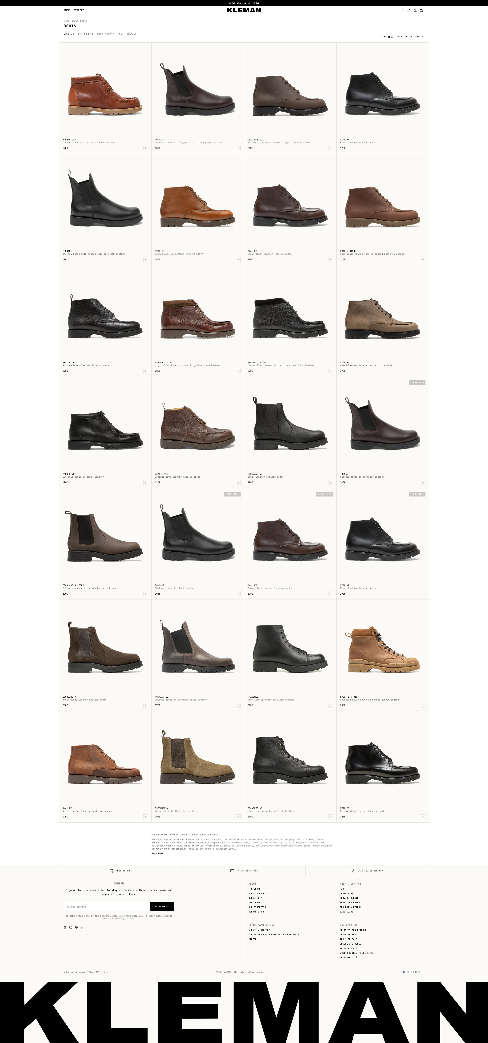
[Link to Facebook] (65, 927)
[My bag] (421, 10)
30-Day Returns (242, 3)
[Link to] (82, 927)
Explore (79, 10)
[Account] (415, 10)
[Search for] (409, 10)
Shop (67, 10)
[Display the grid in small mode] (392, 36)
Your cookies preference (356, 953)
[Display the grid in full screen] (388, 36)
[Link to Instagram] (70, 927)
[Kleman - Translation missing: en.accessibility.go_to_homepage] (244, 10)
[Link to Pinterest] (76, 927)
